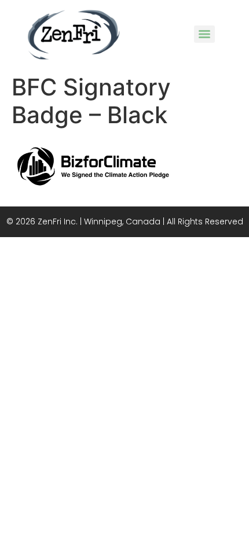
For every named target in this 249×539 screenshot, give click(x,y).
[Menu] (204, 34)
